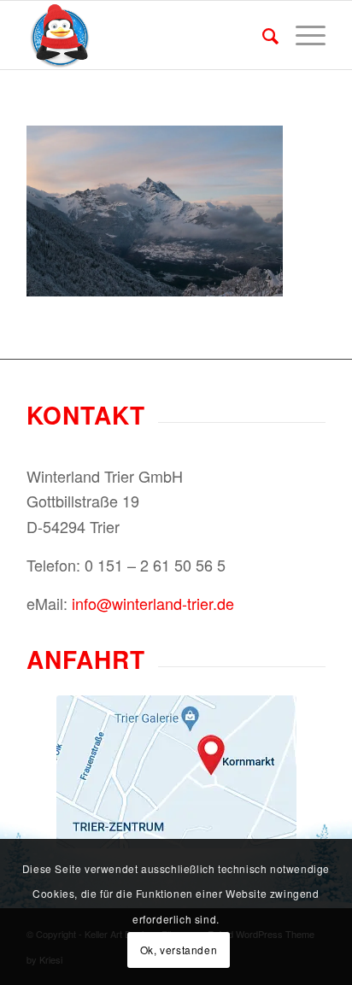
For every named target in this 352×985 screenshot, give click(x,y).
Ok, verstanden (178, 949)
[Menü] (302, 35)
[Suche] (262, 35)
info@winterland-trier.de (153, 603)
